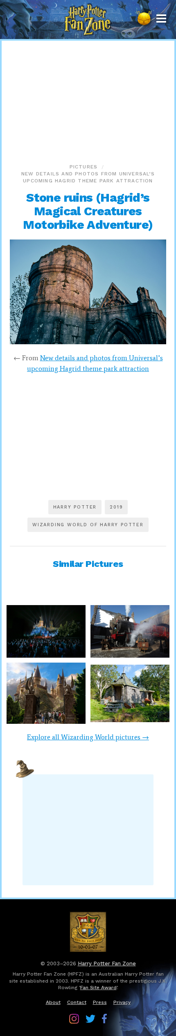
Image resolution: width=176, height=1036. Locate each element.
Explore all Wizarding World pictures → (88, 737)
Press (100, 1002)
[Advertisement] (88, 100)
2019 (116, 507)
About (53, 1002)
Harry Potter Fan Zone (107, 963)
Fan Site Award (98, 987)
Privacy (122, 1002)
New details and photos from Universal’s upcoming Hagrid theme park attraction (88, 177)
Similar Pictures (88, 564)
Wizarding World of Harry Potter (88, 524)
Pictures (84, 167)
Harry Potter (75, 507)
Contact (76, 1002)
